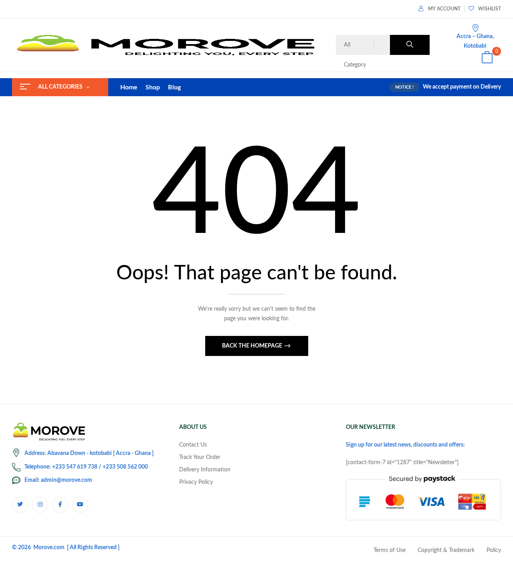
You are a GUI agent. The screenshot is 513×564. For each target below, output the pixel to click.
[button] (487, 58)
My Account (444, 8)
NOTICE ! (404, 87)
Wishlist (489, 8)
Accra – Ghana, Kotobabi (475, 41)
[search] (410, 45)
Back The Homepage (252, 346)
